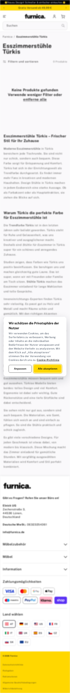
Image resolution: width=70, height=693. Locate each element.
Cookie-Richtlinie (48, 360)
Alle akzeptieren (47, 368)
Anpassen (20, 368)
